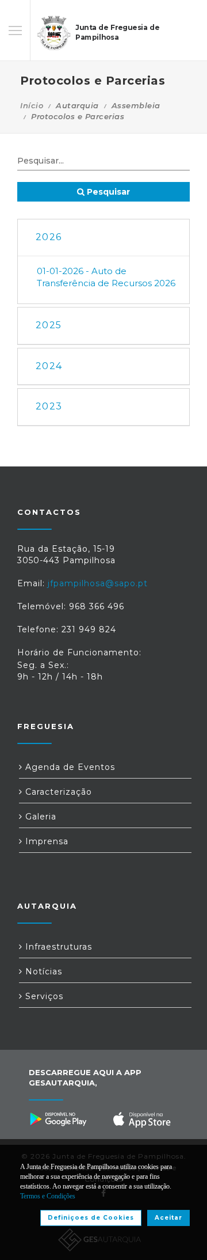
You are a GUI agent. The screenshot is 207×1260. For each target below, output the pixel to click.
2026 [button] (49, 236)
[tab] (103, 237)
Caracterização (57, 792)
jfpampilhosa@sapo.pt (98, 583)
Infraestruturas (57, 947)
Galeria (39, 816)
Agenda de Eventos (68, 767)
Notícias (42, 971)
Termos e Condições (47, 1196)
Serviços (42, 996)
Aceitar (168, 1217)
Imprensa (45, 841)
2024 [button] (49, 365)
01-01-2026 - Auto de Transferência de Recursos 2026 (106, 277)
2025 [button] (49, 325)
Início (31, 105)
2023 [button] (49, 406)
